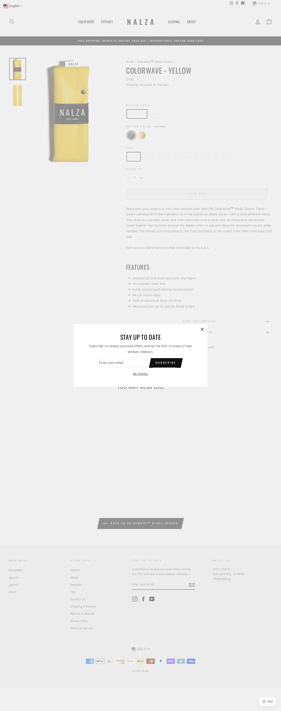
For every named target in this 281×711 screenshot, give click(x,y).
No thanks (140, 374)
